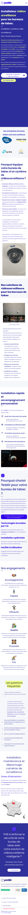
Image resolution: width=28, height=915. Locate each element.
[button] (14, 694)
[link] (7, 138)
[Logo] (6, 3)
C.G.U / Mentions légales (6, 912)
